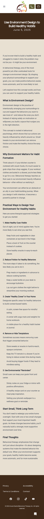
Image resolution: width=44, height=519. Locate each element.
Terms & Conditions (11, 491)
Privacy (6, 486)
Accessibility (28, 486)
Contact (26, 491)
